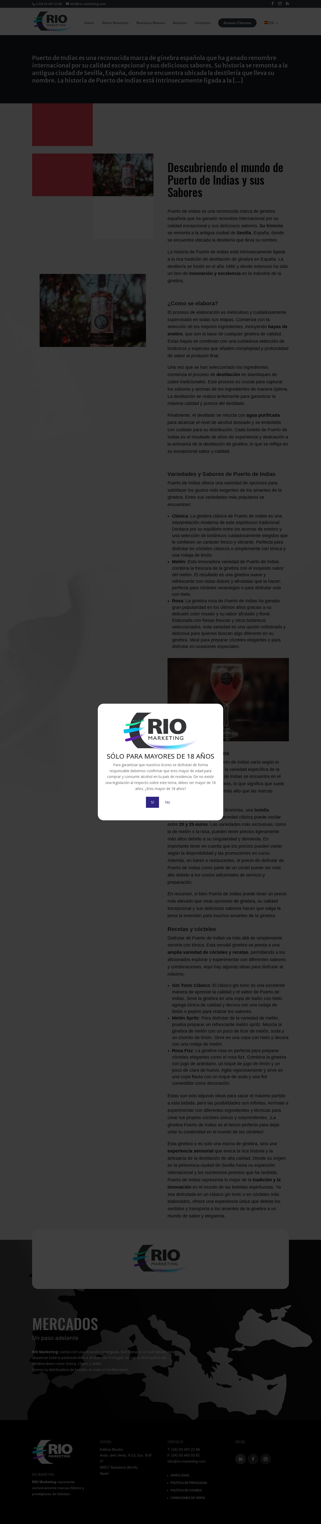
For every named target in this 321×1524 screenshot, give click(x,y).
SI (152, 802)
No (167, 802)
